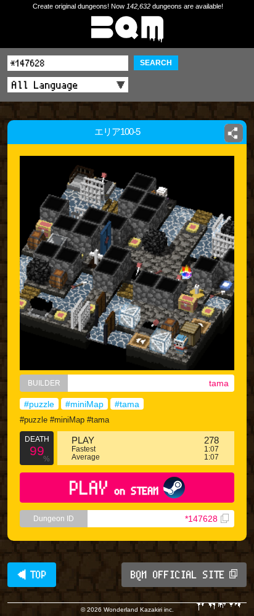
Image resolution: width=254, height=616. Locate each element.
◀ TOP (32, 575)
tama (219, 383)
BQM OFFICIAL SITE (178, 575)
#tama (127, 404)
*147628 (201, 519)
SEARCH (156, 63)
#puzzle (39, 404)
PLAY (114, 487)
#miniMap (84, 404)
